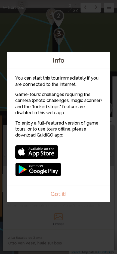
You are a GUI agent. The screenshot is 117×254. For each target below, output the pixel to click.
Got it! (59, 194)
